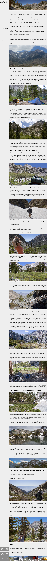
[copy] (0, 41)
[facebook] (5, 40)
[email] (8, 40)
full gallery (20, 552)
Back (3, 53)
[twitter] (6, 40)
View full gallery (5, 28)
